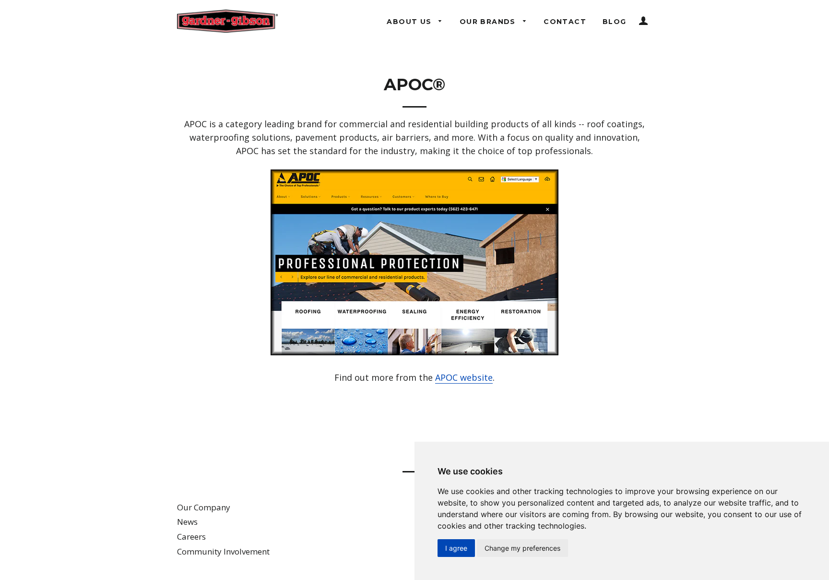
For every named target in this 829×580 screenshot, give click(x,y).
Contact (565, 21)
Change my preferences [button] (522, 548)
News (187, 521)
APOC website (464, 377)
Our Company (203, 507)
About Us (410, 21)
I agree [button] (456, 548)
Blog (615, 21)
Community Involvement (223, 551)
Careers (191, 536)
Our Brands (489, 21)
